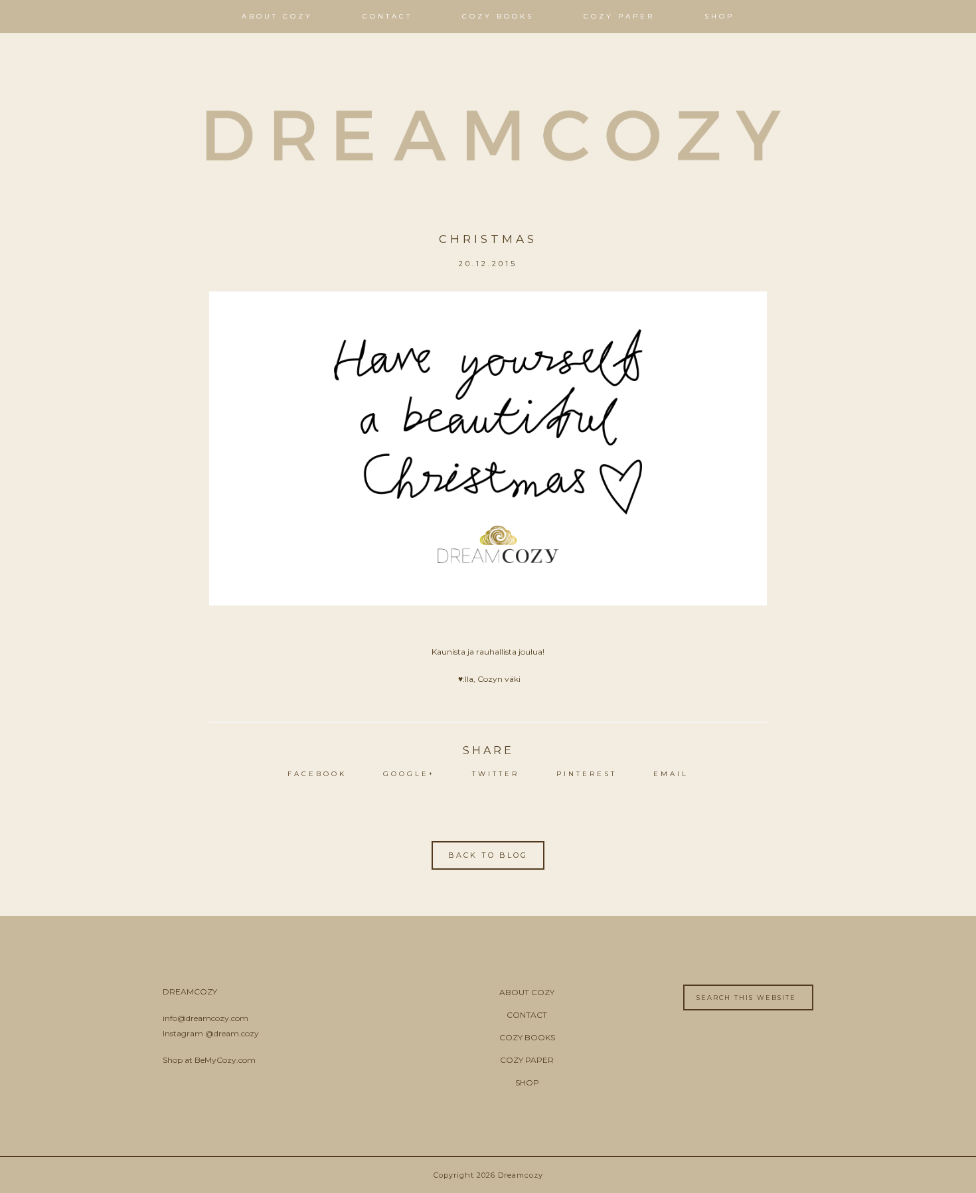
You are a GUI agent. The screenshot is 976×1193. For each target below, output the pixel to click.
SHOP (527, 1082)
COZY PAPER (527, 1060)
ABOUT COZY (526, 992)
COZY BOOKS (527, 1037)
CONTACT (527, 1015)
